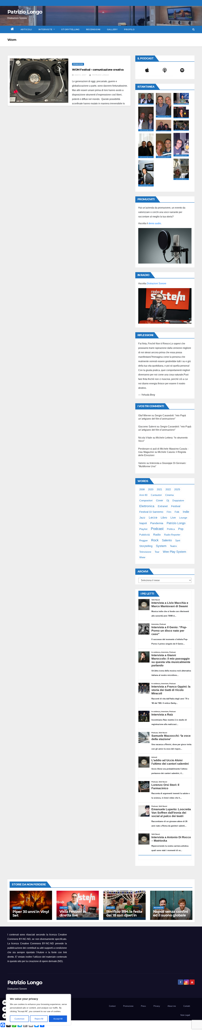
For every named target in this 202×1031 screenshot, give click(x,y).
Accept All (57, 1019)
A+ (5, 1002)
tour (157, 551)
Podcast (157, 529)
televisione (145, 551)
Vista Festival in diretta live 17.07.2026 (72, 915)
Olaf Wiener (144, 415)
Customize (19, 1019)
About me (172, 1006)
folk (177, 512)
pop (180, 529)
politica (171, 529)
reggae (143, 540)
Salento (167, 540)
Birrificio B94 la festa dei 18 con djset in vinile (124, 915)
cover (159, 500)
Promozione (78, 64)
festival (175, 506)
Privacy (156, 1006)
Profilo (129, 29)
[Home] (12, 29)
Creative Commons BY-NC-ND (37, 943)
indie (186, 511)
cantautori (156, 495)
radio (157, 534)
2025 (177, 489)
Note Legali (185, 1015)
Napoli (143, 523)
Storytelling (70, 29)
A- (5, 1015)
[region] (38, 1009)
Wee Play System (174, 551)
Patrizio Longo (24, 12)
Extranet (163, 506)
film (169, 512)
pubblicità (144, 534)
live (173, 517)
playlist (143, 529)
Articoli (26, 29)
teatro (173, 546)
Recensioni (93, 29)
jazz (142, 517)
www (142, 557)
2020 (150, 489)
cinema (169, 495)
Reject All (39, 1019)
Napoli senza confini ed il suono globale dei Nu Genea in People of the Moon (170, 917)
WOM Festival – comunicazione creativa (97, 69)
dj (168, 500)
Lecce (153, 517)
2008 (142, 489)
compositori (146, 500)
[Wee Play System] (165, 306)
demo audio (154, 223)
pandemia (156, 523)
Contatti (186, 1006)
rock (155, 540)
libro (164, 517)
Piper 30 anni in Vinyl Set (31, 913)
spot (177, 540)
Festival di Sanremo (151, 511)
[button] (193, 29)
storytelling (145, 546)
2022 (168, 489)
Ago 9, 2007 (81, 75)
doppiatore (178, 500)
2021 (159, 489)
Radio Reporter (172, 534)
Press (143, 1006)
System (161, 546)
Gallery (112, 29)
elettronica (146, 506)
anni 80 (143, 495)
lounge (183, 517)
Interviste (45, 29)
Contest (112, 1006)
